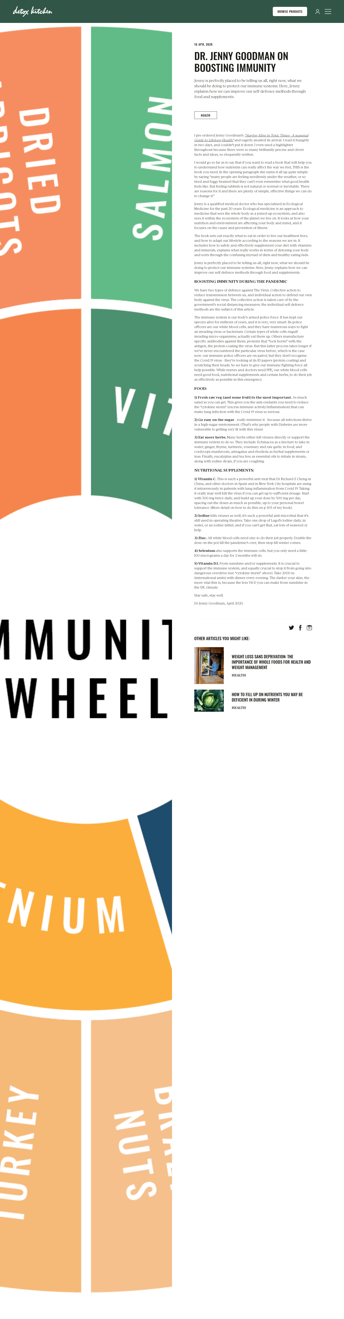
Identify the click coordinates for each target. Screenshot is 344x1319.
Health (205, 115)
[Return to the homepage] (33, 11)
